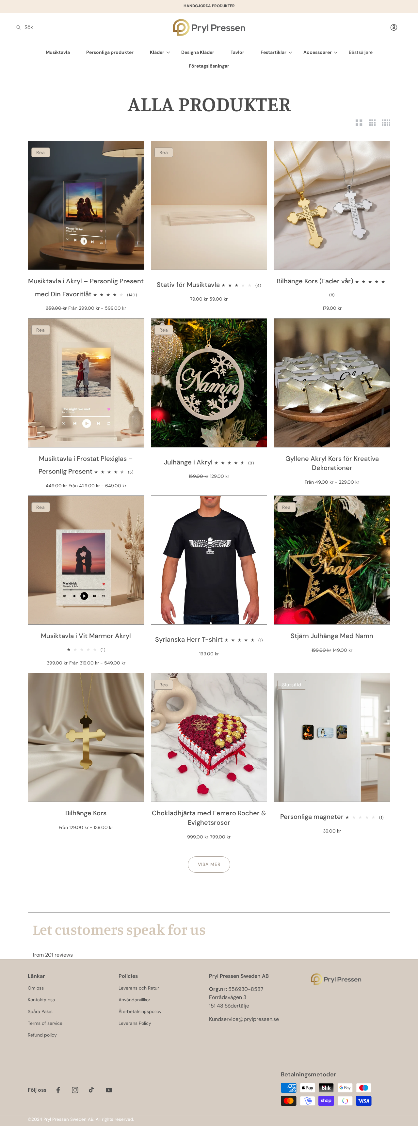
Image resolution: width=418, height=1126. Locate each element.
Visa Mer (209, 864)
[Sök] (20, 27)
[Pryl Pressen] (209, 27)
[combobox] (42, 27)
